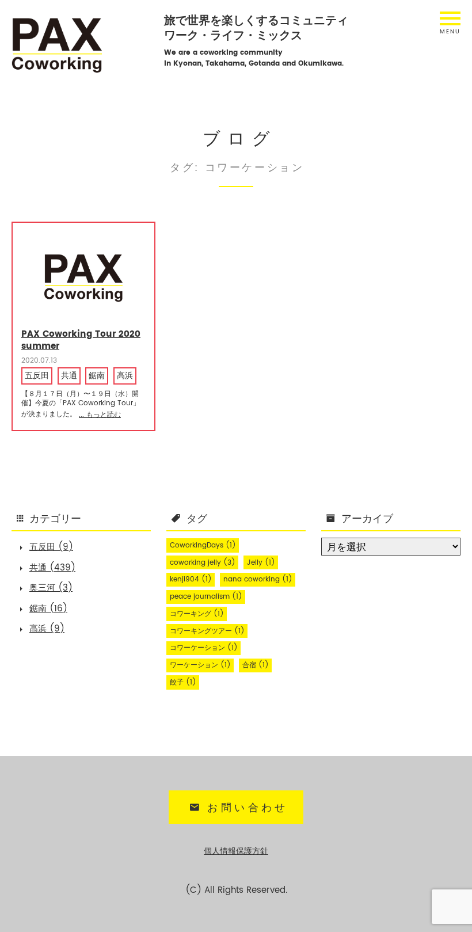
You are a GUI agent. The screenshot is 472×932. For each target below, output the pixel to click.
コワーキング (197, 613)
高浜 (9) (46, 629)
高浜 (125, 376)
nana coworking (257, 579)
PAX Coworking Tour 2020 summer (80, 340)
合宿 (255, 665)
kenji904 (191, 579)
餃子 (183, 682)
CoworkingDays (203, 545)
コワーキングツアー (207, 631)
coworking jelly (202, 562)
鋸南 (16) (48, 609)
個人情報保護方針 (236, 851)
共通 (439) (52, 568)
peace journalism (206, 596)
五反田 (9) (51, 547)
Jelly (261, 562)
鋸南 (97, 376)
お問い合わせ (247, 808)
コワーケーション (204, 647)
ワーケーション (200, 665)
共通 (69, 376)
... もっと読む (100, 414)
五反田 (37, 376)
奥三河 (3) (51, 588)
